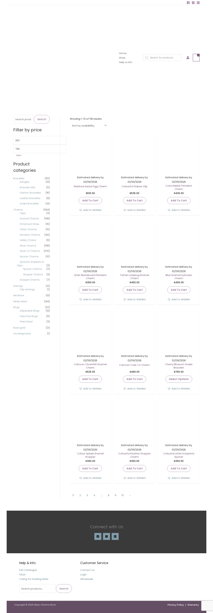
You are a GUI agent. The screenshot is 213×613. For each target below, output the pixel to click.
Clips (23, 213)
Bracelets (18, 178)
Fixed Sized (26, 321)
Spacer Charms (29, 256)
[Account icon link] (187, 57)
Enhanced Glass (29, 224)
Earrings (18, 286)
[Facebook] (188, 2)
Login (83, 574)
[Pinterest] (198, 2)
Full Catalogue (28, 570)
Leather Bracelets (30, 198)
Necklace (18, 295)
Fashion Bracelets (30, 192)
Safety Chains (28, 240)
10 (122, 495)
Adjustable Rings (29, 310)
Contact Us (87, 570)
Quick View (90, 170)
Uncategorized (22, 333)
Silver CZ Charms (30, 251)
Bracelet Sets (27, 187)
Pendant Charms (30, 235)
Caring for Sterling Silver (33, 579)
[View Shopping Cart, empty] (196, 57)
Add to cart (90, 200)
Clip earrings (27, 289)
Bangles (24, 182)
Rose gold (19, 327)
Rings (16, 307)
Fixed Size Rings (29, 316)
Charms (18, 209)
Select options (179, 379)
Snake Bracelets (29, 203)
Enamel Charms (29, 218)
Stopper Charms (33, 274)
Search (41, 119)
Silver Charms (28, 245)
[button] (90, 210)
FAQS (22, 574)
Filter (18, 155)
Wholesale (86, 579)
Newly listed (20, 301)
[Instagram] (193, 2)
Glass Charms (28, 229)
